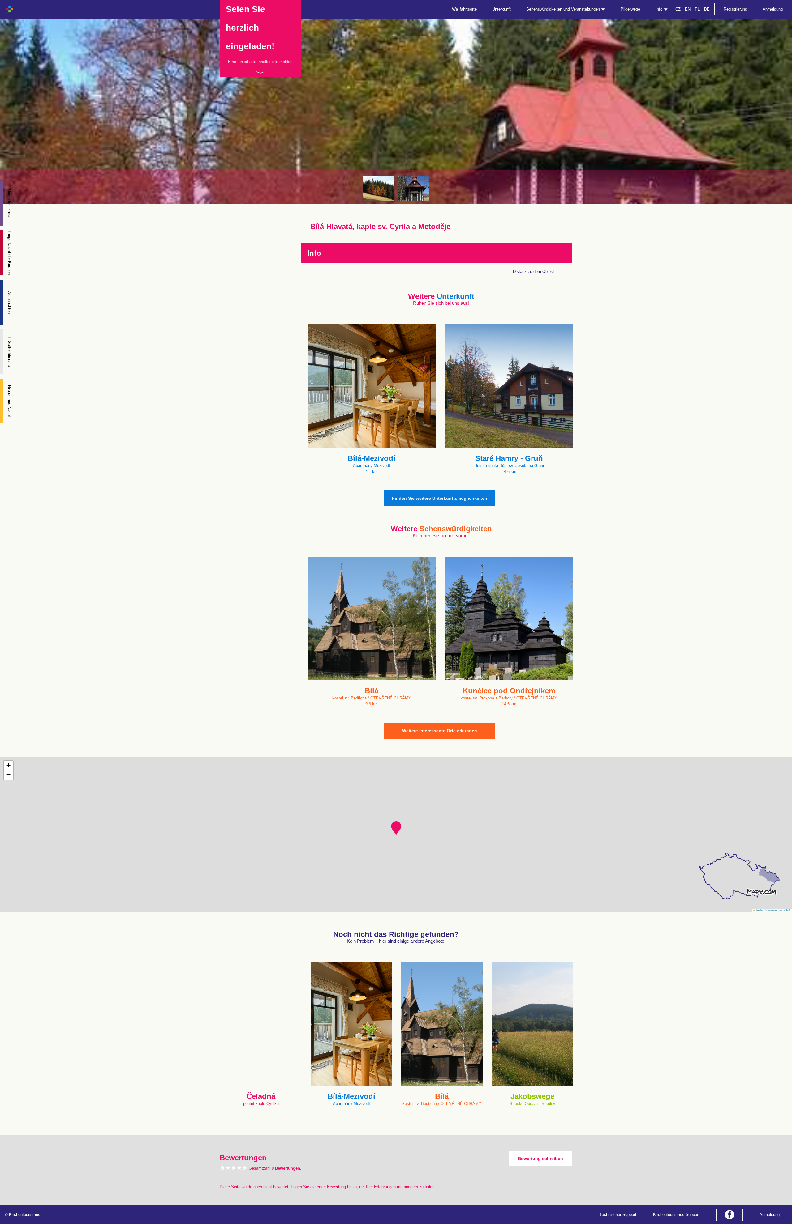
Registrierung (735, 9)
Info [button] (660, 9)
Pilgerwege (630, 9)
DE (707, 9)
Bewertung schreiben (540, 1158)
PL (697, 9)
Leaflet (759, 910)
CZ (678, 9)
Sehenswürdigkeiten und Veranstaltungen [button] (563, 9)
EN (688, 9)
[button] (396, 828)
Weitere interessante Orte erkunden (439, 730)
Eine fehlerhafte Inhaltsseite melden (260, 61)
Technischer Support (618, 1214)
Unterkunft (501, 9)
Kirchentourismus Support (676, 1214)
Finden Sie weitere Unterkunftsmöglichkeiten (439, 498)
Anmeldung (773, 9)
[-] (378, 188)
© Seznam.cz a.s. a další (777, 910)
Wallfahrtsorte (464, 9)
